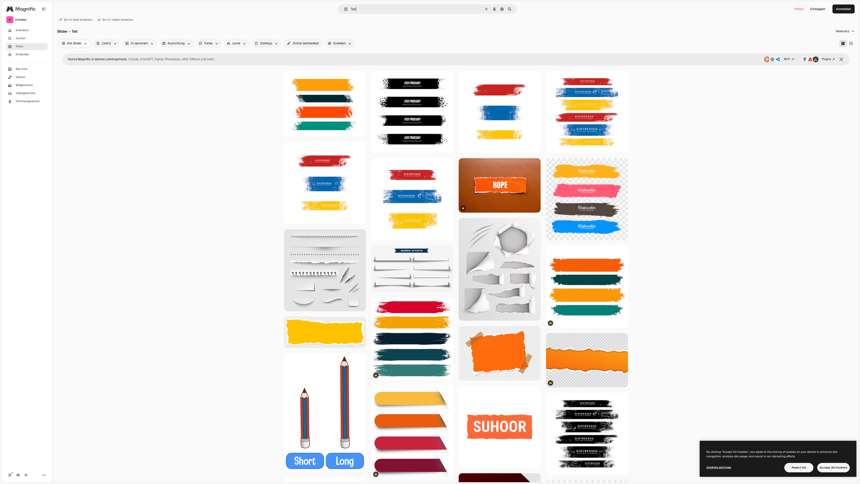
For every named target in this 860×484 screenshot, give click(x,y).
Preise (799, 9)
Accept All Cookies (833, 467)
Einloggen (817, 9)
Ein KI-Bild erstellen (78, 20)
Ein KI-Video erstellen (117, 20)
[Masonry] (843, 43)
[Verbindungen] (9, 475)
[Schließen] (841, 59)
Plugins (826, 59)
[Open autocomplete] (344, 9)
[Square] (851, 43)
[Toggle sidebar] (43, 9)
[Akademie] (18, 475)
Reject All (799, 467)
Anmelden (843, 9)
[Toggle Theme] (26, 475)
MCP (787, 59)
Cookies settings (718, 467)
